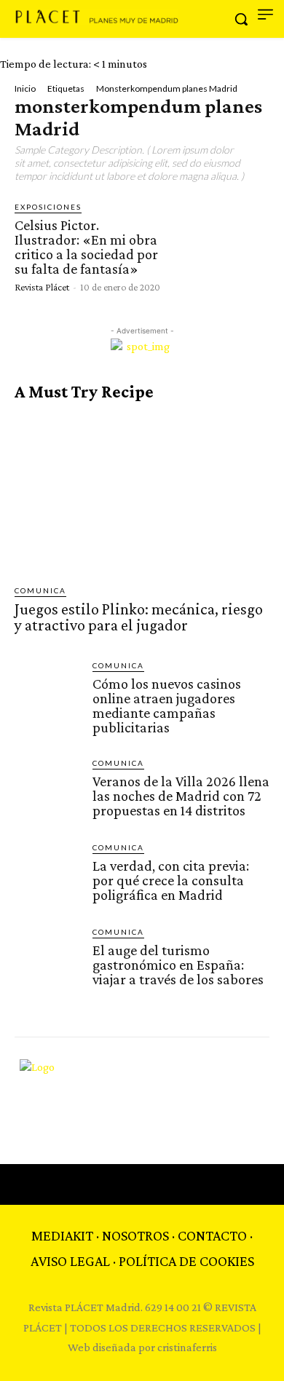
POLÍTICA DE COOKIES (186, 1261)
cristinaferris (187, 1347)
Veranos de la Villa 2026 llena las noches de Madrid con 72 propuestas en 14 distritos (180, 795)
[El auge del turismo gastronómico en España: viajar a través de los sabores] (48, 959)
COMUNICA (40, 590)
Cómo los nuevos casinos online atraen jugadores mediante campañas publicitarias (166, 705)
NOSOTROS (135, 1235)
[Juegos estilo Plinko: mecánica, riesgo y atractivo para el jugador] (142, 493)
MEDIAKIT (62, 1235)
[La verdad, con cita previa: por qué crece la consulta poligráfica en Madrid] (48, 875)
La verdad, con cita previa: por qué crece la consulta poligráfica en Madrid (170, 880)
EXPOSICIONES (48, 206)
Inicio (25, 88)
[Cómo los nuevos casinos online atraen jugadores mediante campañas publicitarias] (48, 693)
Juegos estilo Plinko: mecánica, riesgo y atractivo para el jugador (139, 617)
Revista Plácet (42, 287)
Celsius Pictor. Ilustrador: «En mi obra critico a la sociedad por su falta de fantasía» (86, 247)
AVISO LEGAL (70, 1261)
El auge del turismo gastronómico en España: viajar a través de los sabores (178, 964)
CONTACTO (212, 1235)
